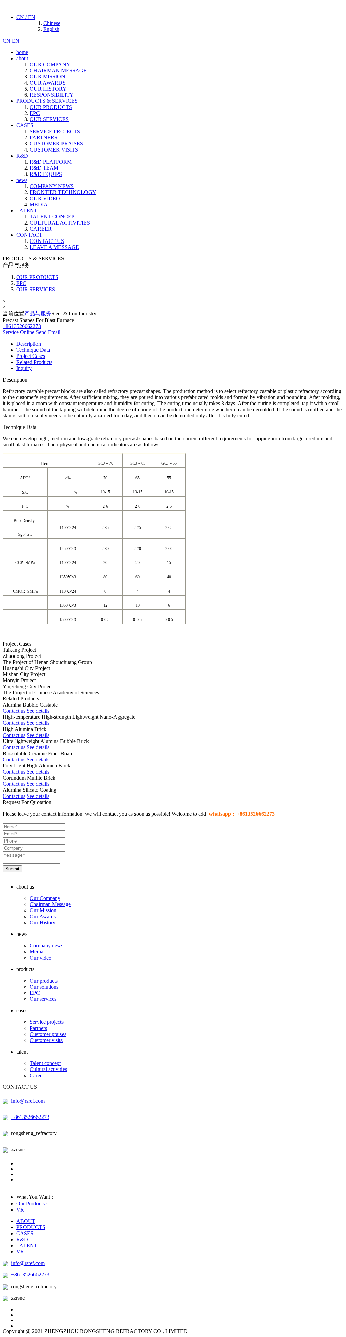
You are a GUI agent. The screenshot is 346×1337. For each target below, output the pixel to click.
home (22, 52)
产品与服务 (37, 313)
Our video (40, 958)
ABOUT (25, 1221)
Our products (44, 981)
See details (38, 711)
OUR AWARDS (48, 83)
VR (20, 1210)
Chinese (51, 23)
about (22, 58)
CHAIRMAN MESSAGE (58, 70)
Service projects (47, 1022)
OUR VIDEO (45, 198)
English (51, 29)
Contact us (14, 711)
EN (15, 41)
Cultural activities (48, 1069)
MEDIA (39, 204)
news (21, 180)
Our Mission (43, 910)
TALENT (27, 210)
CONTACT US (47, 241)
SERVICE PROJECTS (55, 131)
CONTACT (29, 235)
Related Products (34, 362)
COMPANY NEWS (52, 186)
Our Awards (43, 916)
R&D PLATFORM (51, 162)
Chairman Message (50, 904)
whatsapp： (242, 814)
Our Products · (32, 1203)
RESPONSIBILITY (52, 95)
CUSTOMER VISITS (54, 150)
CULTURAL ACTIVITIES (60, 223)
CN (6, 41)
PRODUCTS (30, 1227)
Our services (43, 999)
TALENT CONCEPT (54, 217)
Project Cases (30, 356)
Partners (38, 1028)
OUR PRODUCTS (51, 107)
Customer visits (46, 1040)
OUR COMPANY (50, 64)
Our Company (45, 898)
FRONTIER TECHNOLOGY (63, 192)
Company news (46, 945)
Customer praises (48, 1034)
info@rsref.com (28, 1101)
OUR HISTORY (48, 89)
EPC (35, 113)
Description (28, 344)
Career (37, 1075)
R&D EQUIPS (46, 174)
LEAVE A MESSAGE (54, 247)
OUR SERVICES (49, 119)
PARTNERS (43, 137)
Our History (42, 922)
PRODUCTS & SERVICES (47, 101)
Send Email (48, 332)
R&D (22, 156)
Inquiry (24, 368)
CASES (24, 125)
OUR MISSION (47, 76)
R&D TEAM (44, 168)
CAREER (41, 229)
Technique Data (33, 350)
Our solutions (44, 987)
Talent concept (45, 1063)
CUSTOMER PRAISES (56, 143)
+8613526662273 (30, 1117)
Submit (12, 868)
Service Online (18, 332)
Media (36, 951)
